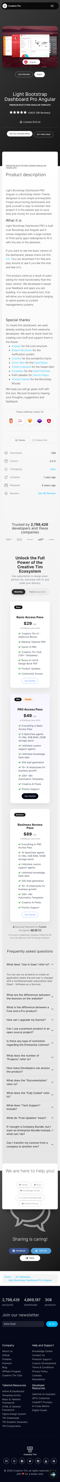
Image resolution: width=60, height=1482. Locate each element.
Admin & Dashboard (13, 1391)
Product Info (41, 440)
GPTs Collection (41, 1398)
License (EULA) (31, 121)
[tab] (30, 964)
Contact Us (38, 1355)
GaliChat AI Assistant (43, 1394)
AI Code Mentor (41, 1406)
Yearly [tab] (37, 592)
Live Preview (24, 74)
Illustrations (38, 1379)
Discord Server (31, 1203)
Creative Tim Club (12, 1375)
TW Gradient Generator (15, 1422)
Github (24, 1184)
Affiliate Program (11, 1371)
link (8, 258)
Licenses (37, 1375)
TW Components (11, 1426)
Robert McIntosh (22, 350)
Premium (7, 1363)
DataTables (41, 362)
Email (32, 1258)
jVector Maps (41, 375)
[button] (30, 964)
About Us (7, 1351)
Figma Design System (14, 1413)
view (53, 469)
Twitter (42, 1251)
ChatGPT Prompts (42, 1402)
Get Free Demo (44, 134)
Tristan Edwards (21, 366)
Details (22, 440)
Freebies (7, 1359)
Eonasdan (18, 371)
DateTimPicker (41, 371)
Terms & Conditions (43, 1367)
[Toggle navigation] (53, 6)
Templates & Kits (11, 1395)
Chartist (16, 358)
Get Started (30, 681)
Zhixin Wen (18, 362)
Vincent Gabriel (21, 379)
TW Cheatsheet (10, 1417)
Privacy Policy (40, 1371)
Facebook (20, 1251)
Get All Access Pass (20, 134)
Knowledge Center (31, 1190)
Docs (39, 74)
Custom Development (31, 1197)
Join (53, 1324)
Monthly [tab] (18, 592)
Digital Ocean (39, 1410)
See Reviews (47, 493)
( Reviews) (43, 112)
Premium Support (42, 1359)
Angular (16, 346)
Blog (4, 1367)
